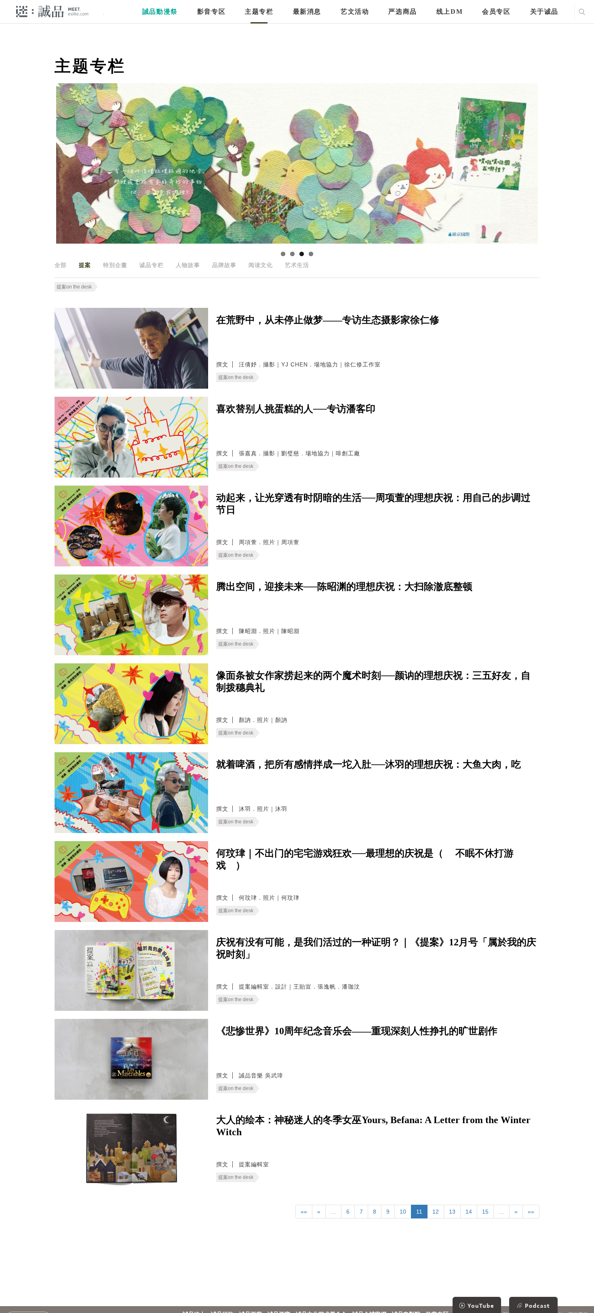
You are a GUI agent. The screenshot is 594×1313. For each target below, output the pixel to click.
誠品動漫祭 (160, 11)
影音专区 (211, 11)
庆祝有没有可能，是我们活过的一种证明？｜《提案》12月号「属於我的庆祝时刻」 (376, 948)
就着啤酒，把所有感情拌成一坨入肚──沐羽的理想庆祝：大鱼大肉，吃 (368, 764)
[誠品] (52, 11)
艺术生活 (297, 265)
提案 (85, 265)
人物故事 (188, 265)
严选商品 (402, 11)
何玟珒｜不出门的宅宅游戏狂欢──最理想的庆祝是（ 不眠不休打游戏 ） (365, 859)
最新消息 (307, 11)
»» (531, 1211)
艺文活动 (355, 11)
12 (435, 1211)
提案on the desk (74, 287)
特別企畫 (115, 265)
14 (469, 1211)
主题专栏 (259, 11)
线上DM (449, 11)
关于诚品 (544, 11)
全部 (61, 265)
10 (403, 1211)
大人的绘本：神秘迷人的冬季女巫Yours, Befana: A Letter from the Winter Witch (373, 1126)
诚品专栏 (151, 265)
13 (452, 1211)
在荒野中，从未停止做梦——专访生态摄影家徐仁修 (327, 320)
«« (304, 1211)
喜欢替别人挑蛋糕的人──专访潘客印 (295, 409)
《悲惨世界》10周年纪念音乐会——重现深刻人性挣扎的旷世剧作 (356, 1031)
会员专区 (496, 11)
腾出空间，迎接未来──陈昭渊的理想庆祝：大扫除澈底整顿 (344, 586)
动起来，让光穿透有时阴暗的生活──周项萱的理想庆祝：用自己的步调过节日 (373, 503)
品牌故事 (224, 265)
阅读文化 (261, 265)
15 (485, 1211)
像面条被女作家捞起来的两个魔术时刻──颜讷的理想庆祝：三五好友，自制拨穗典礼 (373, 681)
